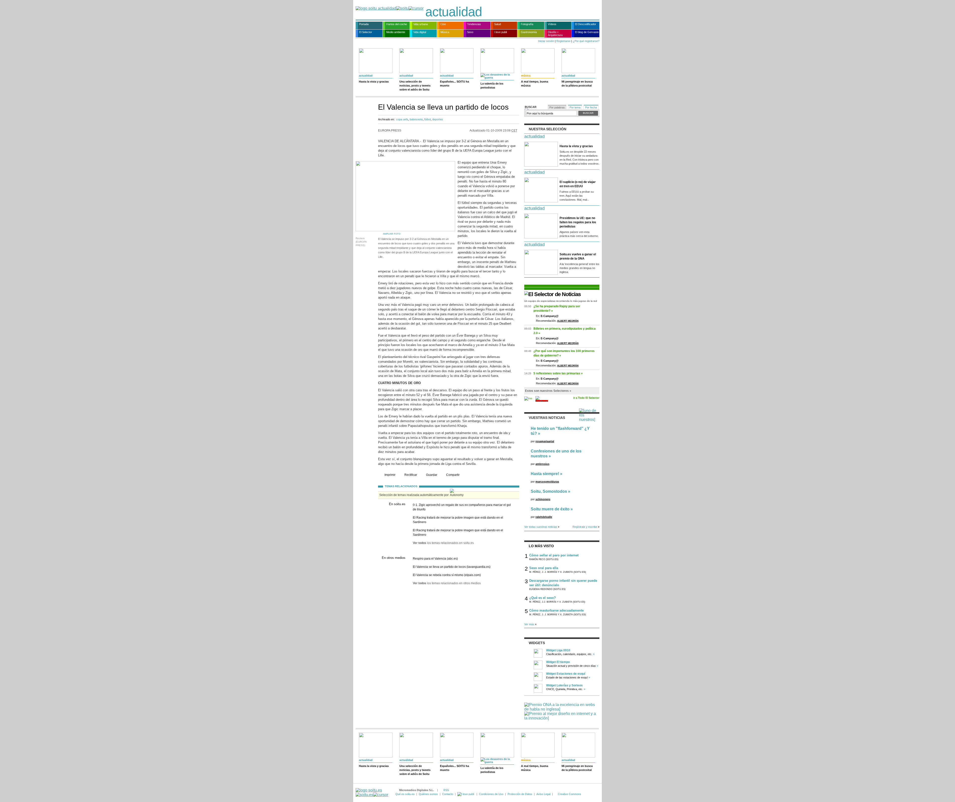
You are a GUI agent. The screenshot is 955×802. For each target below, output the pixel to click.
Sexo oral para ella (543, 568)
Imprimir (389, 475)
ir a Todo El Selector (586, 397)
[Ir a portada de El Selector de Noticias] (552, 294)
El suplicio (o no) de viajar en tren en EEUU (578, 184)
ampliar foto (391, 234)
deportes (437, 119)
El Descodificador (585, 24)
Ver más (529, 624)
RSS (446, 790)
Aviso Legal (543, 794)
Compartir (453, 475)
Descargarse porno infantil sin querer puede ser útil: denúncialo (563, 583)
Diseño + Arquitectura (555, 34)
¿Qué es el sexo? (542, 598)
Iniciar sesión (546, 41)
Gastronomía (529, 32)
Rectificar (410, 475)
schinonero (542, 499)
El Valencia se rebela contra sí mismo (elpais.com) (447, 575)
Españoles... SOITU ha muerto (454, 83)
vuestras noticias (547, 418)
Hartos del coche (396, 24)
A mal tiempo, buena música (534, 83)
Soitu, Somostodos (549, 491)
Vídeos (552, 24)
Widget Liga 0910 (558, 650)
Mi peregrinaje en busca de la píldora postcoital (577, 83)
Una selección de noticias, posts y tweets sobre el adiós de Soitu (414, 85)
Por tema (575, 107)
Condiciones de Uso (491, 794)
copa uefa (402, 119)
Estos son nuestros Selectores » (548, 391)
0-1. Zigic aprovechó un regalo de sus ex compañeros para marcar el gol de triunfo (462, 507)
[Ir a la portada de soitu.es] (372, 792)
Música (444, 32)
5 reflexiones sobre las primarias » (558, 373)
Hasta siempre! (545, 474)
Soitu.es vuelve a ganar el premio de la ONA (578, 256)
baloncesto (416, 119)
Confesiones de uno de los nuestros (556, 453)
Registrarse (563, 41)
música (525, 75)
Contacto (447, 794)
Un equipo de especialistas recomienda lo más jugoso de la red (560, 301)
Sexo (470, 32)
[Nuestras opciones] (466, 794)
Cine (443, 24)
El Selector (365, 32)
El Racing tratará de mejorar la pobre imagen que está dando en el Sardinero (458, 520)
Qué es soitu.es (405, 794)
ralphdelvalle (543, 516)
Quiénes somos (428, 794)
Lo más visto (541, 546)
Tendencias (474, 24)
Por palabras (557, 107)
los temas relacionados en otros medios (447, 583)
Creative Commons (569, 794)
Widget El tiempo (558, 662)
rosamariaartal (544, 441)
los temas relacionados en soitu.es (443, 543)
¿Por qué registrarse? (586, 41)
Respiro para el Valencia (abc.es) (435, 558)
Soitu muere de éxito (550, 509)
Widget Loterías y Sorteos (564, 685)
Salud (497, 24)
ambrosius (542, 463)
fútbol (427, 119)
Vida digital (419, 32)
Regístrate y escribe (585, 526)
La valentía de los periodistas (491, 85)
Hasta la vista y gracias (374, 81)
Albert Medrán (567, 320)
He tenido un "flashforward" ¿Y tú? (560, 431)
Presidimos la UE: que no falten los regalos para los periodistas (578, 222)
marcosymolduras (547, 481)
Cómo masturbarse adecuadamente (556, 610)
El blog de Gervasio (587, 32)
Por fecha (591, 107)
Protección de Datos (520, 794)
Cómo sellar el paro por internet (553, 555)
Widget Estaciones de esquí (565, 673)
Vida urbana (420, 24)
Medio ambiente (395, 32)
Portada (364, 24)
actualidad (453, 11)
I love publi (500, 32)
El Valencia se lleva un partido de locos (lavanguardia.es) (451, 567)
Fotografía (527, 24)
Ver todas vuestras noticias (540, 526)
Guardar (431, 475)
